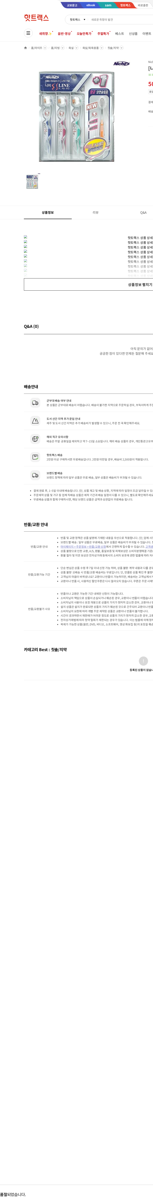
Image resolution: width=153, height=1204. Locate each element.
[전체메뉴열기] (28, 33)
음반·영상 (64, 33)
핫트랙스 (75, 20)
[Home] (25, 47)
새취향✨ (45, 33)
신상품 (133, 33)
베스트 (119, 33)
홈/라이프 (36, 48)
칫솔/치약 (113, 48)
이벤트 (146, 33)
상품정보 (48, 212)
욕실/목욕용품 (90, 48)
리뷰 (96, 212)
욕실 (71, 48)
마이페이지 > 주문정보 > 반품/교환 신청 (83, 547)
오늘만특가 (84, 33)
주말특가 (103, 33)
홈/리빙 (55, 48)
